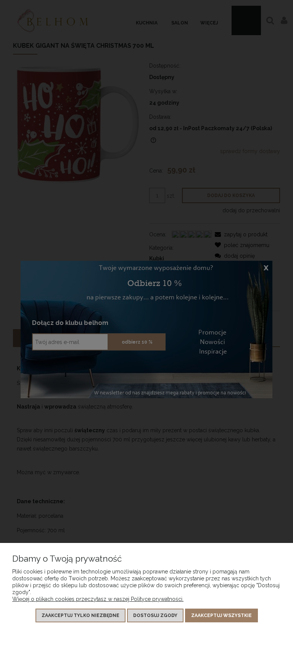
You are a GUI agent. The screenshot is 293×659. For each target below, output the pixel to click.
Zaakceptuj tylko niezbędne (80, 615)
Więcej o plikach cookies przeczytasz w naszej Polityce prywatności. (98, 599)
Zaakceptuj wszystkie (221, 615)
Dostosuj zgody (155, 615)
